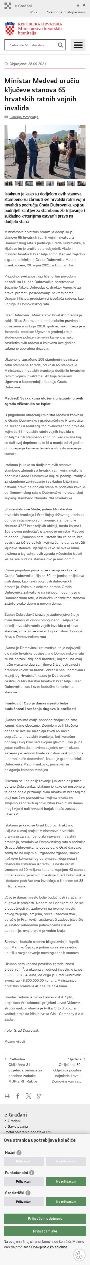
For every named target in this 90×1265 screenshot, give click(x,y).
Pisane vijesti (14, 1041)
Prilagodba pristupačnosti (66, 12)
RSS (33, 12)
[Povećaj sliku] (45, 152)
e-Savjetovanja (16, 1126)
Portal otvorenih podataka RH (27, 1132)
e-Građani (12, 1121)
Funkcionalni (16, 1172)
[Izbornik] (78, 45)
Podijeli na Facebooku (17, 1096)
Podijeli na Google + (39, 1096)
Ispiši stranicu (7, 1096)
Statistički (14, 1193)
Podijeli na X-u (28, 1096)
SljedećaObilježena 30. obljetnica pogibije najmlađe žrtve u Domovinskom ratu (67, 1070)
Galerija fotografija (24, 117)
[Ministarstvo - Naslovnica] (45, 29)
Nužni (10, 1152)
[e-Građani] (25, 6)
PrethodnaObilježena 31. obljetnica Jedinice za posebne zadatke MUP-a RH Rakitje (25, 1070)
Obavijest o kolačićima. (49, 1247)
